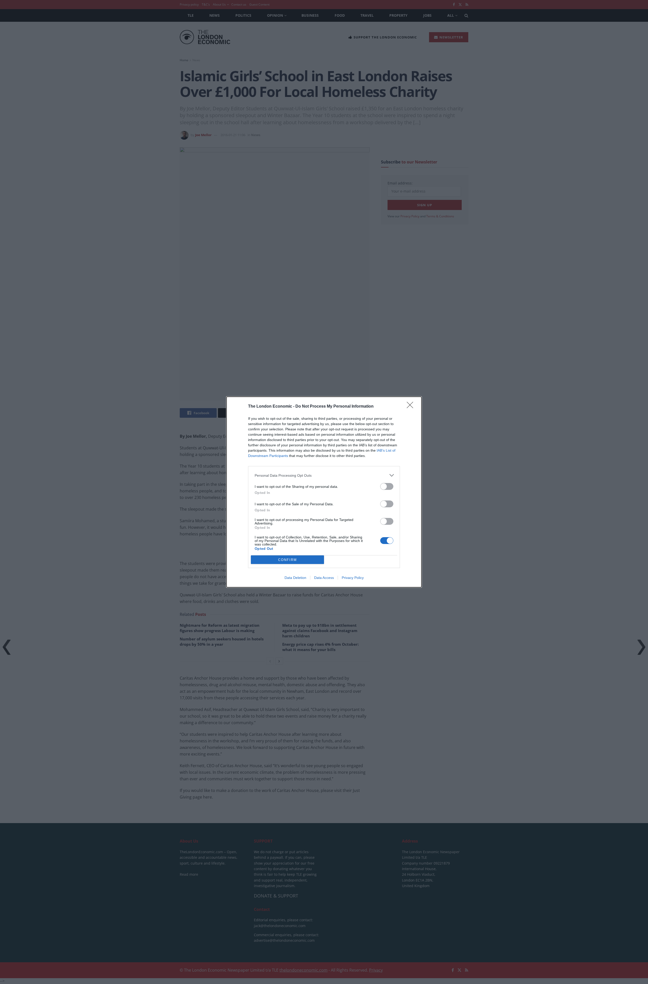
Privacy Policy (353, 578)
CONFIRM (287, 560)
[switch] (386, 486)
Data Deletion (295, 578)
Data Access (324, 578)
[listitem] (324, 475)
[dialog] (324, 492)
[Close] (411, 406)
